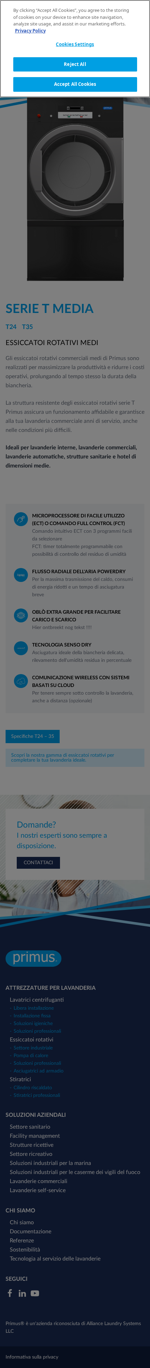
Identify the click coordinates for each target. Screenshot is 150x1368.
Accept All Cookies (75, 84)
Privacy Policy (30, 31)
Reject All (75, 64)
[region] (75, 48)
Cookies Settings (75, 44)
